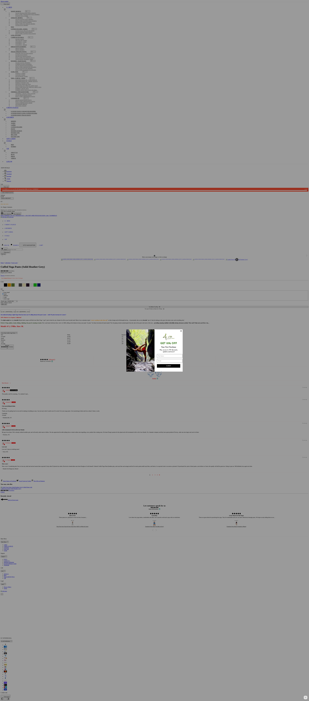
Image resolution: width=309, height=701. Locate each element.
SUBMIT (168, 366)
